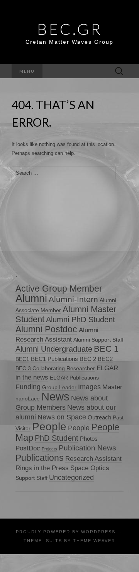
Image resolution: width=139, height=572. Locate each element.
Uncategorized (71, 477)
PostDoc (27, 448)
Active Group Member (58, 288)
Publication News (87, 448)
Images (89, 387)
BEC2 (105, 359)
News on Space (61, 417)
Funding (28, 387)
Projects (49, 449)
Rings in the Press (42, 468)
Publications (39, 458)
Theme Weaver (94, 540)
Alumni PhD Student (80, 319)
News (55, 396)
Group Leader (59, 387)
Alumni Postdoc (46, 329)
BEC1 (22, 359)
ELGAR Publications (74, 378)
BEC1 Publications (54, 359)
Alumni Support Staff (98, 340)
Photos (89, 438)
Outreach (99, 417)
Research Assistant (93, 458)
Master (112, 387)
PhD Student (56, 437)
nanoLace (27, 399)
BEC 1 (106, 349)
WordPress (98, 531)
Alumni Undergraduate (53, 348)
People (49, 427)
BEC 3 (23, 368)
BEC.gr (69, 29)
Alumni (31, 298)
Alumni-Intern (73, 299)
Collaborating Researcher (63, 368)
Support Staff (31, 478)
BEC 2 (88, 359)
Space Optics (89, 468)
